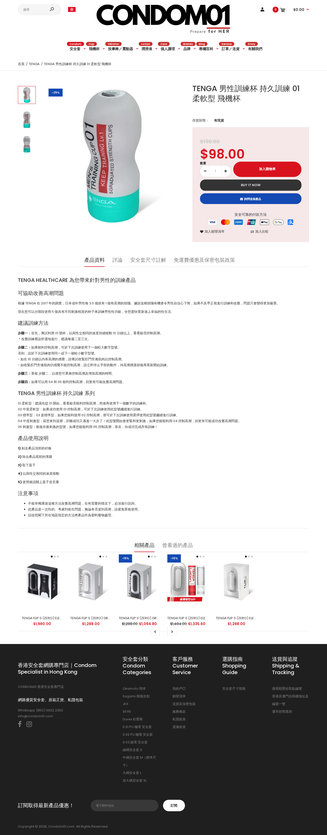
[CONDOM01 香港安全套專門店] (163, 32)
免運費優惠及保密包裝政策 (204, 260)
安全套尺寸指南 (234, 688)
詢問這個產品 (252, 199)
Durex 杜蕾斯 (133, 719)
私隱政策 (179, 719)
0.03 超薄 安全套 (135, 742)
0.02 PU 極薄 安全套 (138, 734)
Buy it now (251, 185)
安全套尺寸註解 (148, 260)
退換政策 (179, 726)
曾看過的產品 (177, 545)
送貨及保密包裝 (184, 703)
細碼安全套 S (132, 749)
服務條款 (179, 711)
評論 (117, 260)
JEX (125, 703)
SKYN (127, 711)
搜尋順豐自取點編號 (287, 688)
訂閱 (174, 805)
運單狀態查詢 (282, 711)
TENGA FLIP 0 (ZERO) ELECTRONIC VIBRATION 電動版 (256, 618)
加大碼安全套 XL (135, 780)
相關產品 (144, 545)
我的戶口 (179, 688)
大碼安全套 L (132, 772)
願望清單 (179, 696)
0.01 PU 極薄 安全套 (137, 726)
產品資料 (94, 260)
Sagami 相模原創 (136, 696)
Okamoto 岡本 (134, 688)
